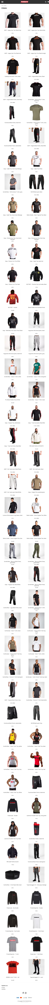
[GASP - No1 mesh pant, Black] (36, 459)
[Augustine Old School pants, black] (36, 320)
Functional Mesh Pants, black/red (13, 122)
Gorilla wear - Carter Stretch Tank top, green (12, 654)
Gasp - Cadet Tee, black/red (36, 261)
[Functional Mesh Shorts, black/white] (13, 713)
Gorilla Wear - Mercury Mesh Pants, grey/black (12, 562)
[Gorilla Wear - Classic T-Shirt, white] (13, 366)
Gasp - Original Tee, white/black (12, 423)
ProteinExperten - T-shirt (13, 954)
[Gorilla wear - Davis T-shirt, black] (13, 621)
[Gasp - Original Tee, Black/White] (13, 574)
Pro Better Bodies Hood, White (12, 400)
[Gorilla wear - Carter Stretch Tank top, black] (36, 667)
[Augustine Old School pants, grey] (36, 343)
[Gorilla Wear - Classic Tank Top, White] (13, 782)
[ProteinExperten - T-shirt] (13, 944)
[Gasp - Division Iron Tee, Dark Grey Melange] (36, 228)
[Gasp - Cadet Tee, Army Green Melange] (13, 205)
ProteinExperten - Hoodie (36, 908)
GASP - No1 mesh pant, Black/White (12, 492)
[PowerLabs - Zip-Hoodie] (13, 898)
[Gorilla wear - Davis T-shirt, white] (36, 644)
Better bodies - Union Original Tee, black (36, 538)
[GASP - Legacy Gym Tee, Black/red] (13, 43)
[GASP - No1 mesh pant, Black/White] (13, 482)
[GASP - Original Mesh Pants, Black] (36, 66)
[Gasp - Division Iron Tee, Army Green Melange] (13, 228)
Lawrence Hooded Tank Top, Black (12, 838)
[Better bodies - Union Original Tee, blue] (13, 528)
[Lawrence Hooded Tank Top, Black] (13, 829)
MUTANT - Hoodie (12, 307)
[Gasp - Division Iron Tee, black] (13, 274)
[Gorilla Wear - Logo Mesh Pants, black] (13, 597)
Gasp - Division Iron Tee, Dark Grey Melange (36, 238)
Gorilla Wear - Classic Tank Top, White (12, 792)
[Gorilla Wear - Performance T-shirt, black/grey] (36, 597)
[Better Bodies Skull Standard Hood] (36, 297)
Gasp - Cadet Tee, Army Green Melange (12, 215)
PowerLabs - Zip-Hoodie (12, 908)
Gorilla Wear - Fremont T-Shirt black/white (36, 700)
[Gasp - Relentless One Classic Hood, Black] (13, 320)
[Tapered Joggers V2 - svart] (36, 967)
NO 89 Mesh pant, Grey (36, 723)
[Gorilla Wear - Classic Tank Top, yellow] (13, 736)
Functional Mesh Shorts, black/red (36, 792)
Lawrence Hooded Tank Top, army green (36, 815)
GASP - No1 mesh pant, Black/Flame (12, 469)
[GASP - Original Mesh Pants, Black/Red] (36, 136)
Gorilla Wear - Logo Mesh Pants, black (12, 607)
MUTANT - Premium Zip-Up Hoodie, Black (36, 284)
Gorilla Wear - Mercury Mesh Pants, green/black (36, 562)
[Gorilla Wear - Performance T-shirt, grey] (13, 182)
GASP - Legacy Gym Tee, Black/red (12, 53)
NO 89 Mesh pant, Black (36, 192)
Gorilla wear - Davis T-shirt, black (12, 630)
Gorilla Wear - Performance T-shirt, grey (12, 192)
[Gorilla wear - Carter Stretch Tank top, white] (36, 621)
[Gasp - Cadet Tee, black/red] (36, 251)
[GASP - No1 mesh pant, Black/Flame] (13, 459)
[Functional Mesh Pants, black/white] (13, 136)
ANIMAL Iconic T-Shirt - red (12, 977)
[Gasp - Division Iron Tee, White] (13, 251)
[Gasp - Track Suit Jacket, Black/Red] (36, 413)
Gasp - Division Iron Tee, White (12, 261)
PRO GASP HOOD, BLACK (13, 861)
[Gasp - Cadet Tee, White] (36, 159)
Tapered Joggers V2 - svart (36, 977)
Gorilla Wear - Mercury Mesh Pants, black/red (36, 585)
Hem (3, 5)
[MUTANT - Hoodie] (13, 297)
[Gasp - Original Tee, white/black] (13, 413)
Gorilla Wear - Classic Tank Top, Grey (12, 769)
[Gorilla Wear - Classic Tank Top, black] (36, 736)
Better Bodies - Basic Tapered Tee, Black (36, 215)
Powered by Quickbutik (24, 1002)
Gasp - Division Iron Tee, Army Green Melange (12, 238)
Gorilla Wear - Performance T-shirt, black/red (36, 100)
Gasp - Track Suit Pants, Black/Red (12, 446)
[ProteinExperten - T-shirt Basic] (36, 921)
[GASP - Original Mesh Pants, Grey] (13, 690)
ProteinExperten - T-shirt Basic (36, 931)
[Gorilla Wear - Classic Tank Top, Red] (36, 759)
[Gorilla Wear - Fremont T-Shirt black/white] (36, 690)
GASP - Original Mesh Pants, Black (36, 76)
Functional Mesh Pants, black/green (36, 861)
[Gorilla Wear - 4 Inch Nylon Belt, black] (13, 875)
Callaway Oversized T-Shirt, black (12, 76)
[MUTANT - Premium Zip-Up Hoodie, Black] (36, 274)
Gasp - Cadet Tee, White (36, 169)
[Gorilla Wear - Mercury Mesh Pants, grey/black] (13, 551)
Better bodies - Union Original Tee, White (36, 515)
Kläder (5, 5)
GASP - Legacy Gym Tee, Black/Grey (12, 30)
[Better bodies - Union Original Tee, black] (36, 528)
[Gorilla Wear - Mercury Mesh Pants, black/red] (36, 574)
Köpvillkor (4, 989)
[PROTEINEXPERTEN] (24, 1)
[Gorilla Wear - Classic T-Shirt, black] (36, 390)
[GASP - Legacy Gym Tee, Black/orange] (36, 43)
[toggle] (3, 2)
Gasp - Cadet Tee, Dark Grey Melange (13, 169)
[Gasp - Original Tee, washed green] (36, 482)
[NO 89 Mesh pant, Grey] (36, 713)
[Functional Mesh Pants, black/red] (13, 112)
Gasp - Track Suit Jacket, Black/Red (36, 423)
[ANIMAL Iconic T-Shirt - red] (13, 967)
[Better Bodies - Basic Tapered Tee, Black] (36, 205)
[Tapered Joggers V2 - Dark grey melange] (36, 875)
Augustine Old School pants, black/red (13, 353)
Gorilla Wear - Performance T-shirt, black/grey (36, 608)
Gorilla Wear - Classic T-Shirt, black (36, 400)
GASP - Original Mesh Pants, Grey (13, 700)
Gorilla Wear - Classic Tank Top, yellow (12, 746)
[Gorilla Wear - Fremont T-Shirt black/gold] (13, 667)
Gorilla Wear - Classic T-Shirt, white (12, 376)
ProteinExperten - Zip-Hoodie (12, 931)
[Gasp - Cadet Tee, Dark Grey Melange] (13, 159)
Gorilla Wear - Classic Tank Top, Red (36, 769)
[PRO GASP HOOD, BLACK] (13, 852)
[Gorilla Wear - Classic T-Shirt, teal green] (36, 366)
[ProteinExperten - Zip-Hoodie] (13, 921)
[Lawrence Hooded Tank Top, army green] (36, 805)
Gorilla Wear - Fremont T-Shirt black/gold (12, 677)
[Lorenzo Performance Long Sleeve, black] (13, 505)
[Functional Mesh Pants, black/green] (36, 852)
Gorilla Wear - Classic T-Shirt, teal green (36, 376)
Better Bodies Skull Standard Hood (36, 307)
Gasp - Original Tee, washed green (36, 492)
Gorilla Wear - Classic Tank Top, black (36, 746)
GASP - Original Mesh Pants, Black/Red (36, 145)
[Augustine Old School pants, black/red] (13, 343)
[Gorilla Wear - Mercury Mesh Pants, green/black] (36, 551)
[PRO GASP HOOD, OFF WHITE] (36, 436)
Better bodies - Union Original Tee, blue (12, 538)
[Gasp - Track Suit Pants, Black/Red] (13, 436)
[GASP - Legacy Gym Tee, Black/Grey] (13, 20)
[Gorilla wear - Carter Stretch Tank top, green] (13, 644)
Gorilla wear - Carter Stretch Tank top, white (36, 631)
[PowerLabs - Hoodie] (13, 805)
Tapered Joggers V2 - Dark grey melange (36, 885)
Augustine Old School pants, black (36, 330)
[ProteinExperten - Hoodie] (36, 898)
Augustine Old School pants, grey (36, 353)
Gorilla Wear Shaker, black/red (36, 838)
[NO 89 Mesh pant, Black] (36, 182)
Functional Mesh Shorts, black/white (12, 723)
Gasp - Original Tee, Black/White (12, 584)
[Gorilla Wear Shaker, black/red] (36, 829)
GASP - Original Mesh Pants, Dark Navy (12, 99)
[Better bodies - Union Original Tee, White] (36, 505)
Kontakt (3, 987)
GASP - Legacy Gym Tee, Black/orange (36, 53)
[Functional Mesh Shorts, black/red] (36, 782)
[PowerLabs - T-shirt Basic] (36, 944)
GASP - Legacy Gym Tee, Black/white (36, 30)
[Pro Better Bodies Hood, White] (13, 390)
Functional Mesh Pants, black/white (12, 145)
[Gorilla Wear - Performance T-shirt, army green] (36, 112)
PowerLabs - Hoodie (12, 815)
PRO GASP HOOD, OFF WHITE (36, 446)
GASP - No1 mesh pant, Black (36, 469)
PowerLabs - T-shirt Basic (36, 954)
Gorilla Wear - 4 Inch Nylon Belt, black (13, 885)
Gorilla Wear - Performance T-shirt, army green (36, 123)
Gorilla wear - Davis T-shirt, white (36, 654)
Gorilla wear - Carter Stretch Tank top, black (36, 677)
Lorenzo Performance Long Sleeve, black (12, 515)
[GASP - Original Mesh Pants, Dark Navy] (13, 89)
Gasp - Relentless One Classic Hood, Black (13, 330)
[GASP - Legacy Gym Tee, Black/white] (36, 20)
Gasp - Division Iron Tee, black (12, 284)
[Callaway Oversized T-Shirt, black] (13, 66)
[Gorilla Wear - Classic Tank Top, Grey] (13, 759)
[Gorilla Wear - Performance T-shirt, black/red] (36, 89)
